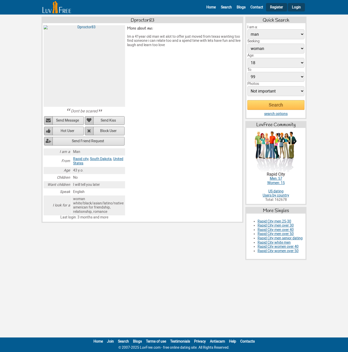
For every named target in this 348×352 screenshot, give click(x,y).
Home (211, 7)
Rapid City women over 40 (278, 246)
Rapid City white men (274, 242)
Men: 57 (276, 178)
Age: (250, 55)
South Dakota (101, 159)
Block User (108, 131)
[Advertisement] (174, 299)
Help (232, 341)
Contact (256, 7)
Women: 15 (276, 183)
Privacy (200, 341)
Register (276, 7)
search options (276, 114)
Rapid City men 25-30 (274, 221)
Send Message (67, 120)
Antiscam (217, 341)
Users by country (276, 195)
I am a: (252, 27)
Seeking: (253, 41)
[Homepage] (57, 7)
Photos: (253, 84)
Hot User (67, 131)
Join (110, 341)
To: (249, 70)
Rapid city (80, 159)
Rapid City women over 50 (278, 251)
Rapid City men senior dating (280, 238)
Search (226, 7)
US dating (276, 191)
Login (296, 7)
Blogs (241, 7)
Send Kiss (108, 120)
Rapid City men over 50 (276, 234)
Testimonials (180, 341)
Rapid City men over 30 (276, 225)
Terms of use (156, 341)
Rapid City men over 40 (276, 230)
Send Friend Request (88, 141)
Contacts (247, 341)
